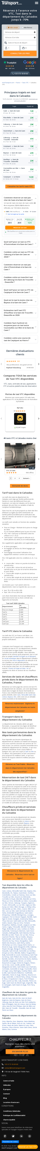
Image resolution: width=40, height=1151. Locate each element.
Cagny (9, 927)
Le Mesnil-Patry (19, 977)
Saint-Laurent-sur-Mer (9, 981)
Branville (25, 981)
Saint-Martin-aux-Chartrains (26, 967)
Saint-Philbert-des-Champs (19, 957)
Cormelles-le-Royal (8, 899)
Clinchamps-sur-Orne (9, 945)
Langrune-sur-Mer (29, 925)
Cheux (17, 941)
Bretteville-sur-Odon (21, 901)
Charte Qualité (9, 1120)
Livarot (24, 909)
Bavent (10, 923)
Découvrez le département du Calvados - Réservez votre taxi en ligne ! (20, 874)
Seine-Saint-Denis (26, 1027)
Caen (18, 695)
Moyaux (29, 937)
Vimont (20, 961)
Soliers (4, 923)
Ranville (29, 917)
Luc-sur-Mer (20, 905)
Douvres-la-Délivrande (22, 897)
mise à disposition (19, 660)
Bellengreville (13, 933)
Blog (5, 1098)
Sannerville (5, 931)
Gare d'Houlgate (7, 1004)
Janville (22, 965)
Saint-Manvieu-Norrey (26, 933)
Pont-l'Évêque (29, 979)
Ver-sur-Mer (24, 935)
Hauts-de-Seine (12, 1025)
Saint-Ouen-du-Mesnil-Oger (16, 983)
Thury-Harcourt (7, 921)
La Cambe (27, 961)
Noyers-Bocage (7, 949)
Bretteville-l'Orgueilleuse (15, 913)
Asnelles (11, 959)
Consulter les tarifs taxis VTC (20, 186)
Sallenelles (5, 975)
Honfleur (31, 893)
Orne (4, 1021)
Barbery (34, 959)
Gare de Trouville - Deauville (15, 1008)
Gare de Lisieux (19, 1004)
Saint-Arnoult (13, 951)
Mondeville (6, 893)
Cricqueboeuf (12, 979)
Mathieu (13, 925)
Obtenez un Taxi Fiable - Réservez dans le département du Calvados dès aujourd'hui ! (20, 768)
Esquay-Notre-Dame (24, 945)
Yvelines (29, 1023)
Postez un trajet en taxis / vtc (19, 668)
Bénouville (31, 921)
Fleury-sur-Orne (7, 901)
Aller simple (14, 28)
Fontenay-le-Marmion (17, 931)
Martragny (17, 971)
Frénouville (16, 927)
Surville (17, 965)
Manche (9, 1021)
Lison (12, 965)
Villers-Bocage (19, 907)
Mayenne (20, 1021)
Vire (15, 697)
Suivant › (26, 478)
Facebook (5, 1136)
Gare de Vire (16, 998)
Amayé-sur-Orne (8, 953)
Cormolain (5, 969)
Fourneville (28, 969)
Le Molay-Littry (30, 907)
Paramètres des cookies (10, 1141)
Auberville (10, 977)
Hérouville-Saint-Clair (28, 695)
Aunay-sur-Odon (7, 907)
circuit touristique (10, 658)
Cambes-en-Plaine (27, 929)
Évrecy (31, 935)
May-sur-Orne (18, 923)
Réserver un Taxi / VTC (28, 1147)
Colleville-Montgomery (18, 915)
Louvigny (30, 915)
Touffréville (28, 973)
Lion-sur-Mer (10, 911)
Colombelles (6, 895)
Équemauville (6, 939)
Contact (6, 1094)
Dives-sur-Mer (30, 895)
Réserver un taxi (20, 227)
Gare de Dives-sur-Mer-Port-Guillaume (22, 1002)
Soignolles (5, 987)
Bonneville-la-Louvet (13, 955)
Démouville (11, 905)
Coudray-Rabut (27, 971)
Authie (28, 943)
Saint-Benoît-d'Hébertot (15, 973)
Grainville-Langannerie (9, 961)
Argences (31, 903)
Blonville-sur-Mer (8, 935)
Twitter (13, 1136)
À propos (7, 1089)
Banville (4, 959)
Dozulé (19, 925)
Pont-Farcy (31, 985)
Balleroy (33, 947)
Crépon (20, 979)
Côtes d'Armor (14, 1027)
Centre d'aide (8, 1081)
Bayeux (10, 697)
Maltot (23, 953)
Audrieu (30, 949)
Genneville (32, 957)
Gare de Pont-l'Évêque (14, 1006)
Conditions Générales (11, 1111)
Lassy (11, 971)
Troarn (4, 905)
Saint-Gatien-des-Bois (19, 939)
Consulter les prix (20, 53)
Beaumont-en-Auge (9, 963)
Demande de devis (20, 486)
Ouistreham (23, 893)
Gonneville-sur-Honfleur (27, 951)
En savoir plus (20, 1051)
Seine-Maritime (29, 1021)
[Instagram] (29, 1136)
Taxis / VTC (25, 83)
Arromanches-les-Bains (23, 959)
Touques (24, 903)
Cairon (4, 927)
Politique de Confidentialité (14, 1115)
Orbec (19, 909)
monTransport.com (8, 83)
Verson (10, 903)
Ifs (11, 893)
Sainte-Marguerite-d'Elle (21, 947)
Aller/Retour (28, 28)
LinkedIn (21, 1136)
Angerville (29, 983)
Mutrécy (24, 975)
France (18, 83)
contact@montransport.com (14, 1068)
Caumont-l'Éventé (8, 937)
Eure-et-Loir (21, 1023)
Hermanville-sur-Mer (9, 909)
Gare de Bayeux (14, 1000)
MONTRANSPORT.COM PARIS (15, 1060)
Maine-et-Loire (24, 1025)
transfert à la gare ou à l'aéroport (24, 656)
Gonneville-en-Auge (17, 969)
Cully (19, 981)
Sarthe (4, 1023)
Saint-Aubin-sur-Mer (20, 921)
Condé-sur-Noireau (18, 895)
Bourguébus (24, 941)
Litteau (28, 977)
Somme (14, 1029)
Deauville (5, 951)
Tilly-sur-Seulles (20, 937)
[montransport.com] (12, 2)
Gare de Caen (7, 998)
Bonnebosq (25, 955)
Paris (31, 1025)
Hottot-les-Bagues (23, 963)
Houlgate (16, 919)
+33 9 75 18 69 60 (21, 73)
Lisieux (4, 697)
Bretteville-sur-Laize (14, 929)
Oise (9, 1029)
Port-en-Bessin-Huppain (18, 917)
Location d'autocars (11, 1102)
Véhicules (7, 1085)
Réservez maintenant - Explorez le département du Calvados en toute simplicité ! (20, 707)
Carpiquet (5, 917)
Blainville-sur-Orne (29, 899)
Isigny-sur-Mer (31, 905)
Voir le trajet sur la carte (16, 214)
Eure (14, 1021)
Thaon (17, 935)
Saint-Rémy (21, 943)
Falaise (15, 893)
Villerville (17, 953)
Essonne (5, 1027)
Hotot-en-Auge (15, 975)
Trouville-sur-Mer (8, 897)
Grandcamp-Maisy (26, 919)
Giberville (19, 899)
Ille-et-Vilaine (11, 1023)
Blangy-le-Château (20, 949)
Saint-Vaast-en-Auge (19, 985)
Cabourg (17, 903)
